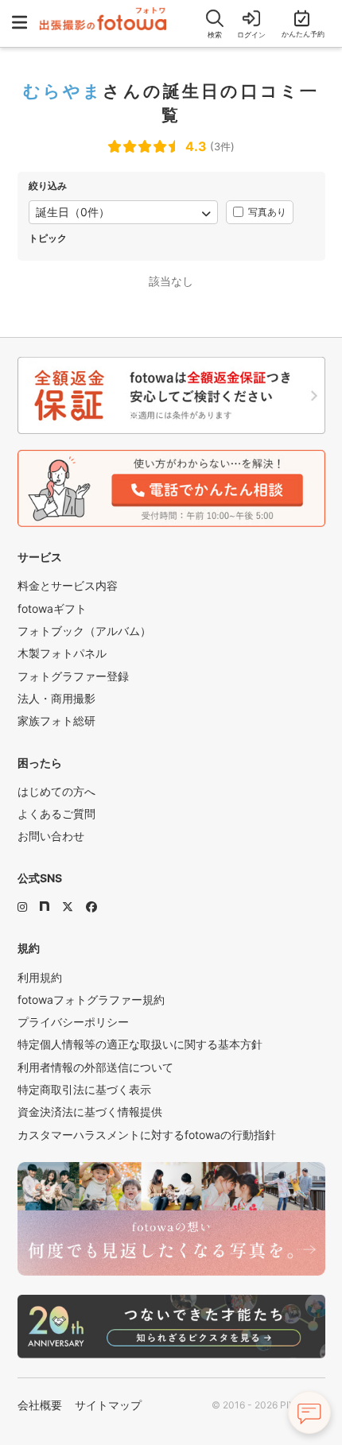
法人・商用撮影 (56, 698)
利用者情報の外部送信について (95, 1067)
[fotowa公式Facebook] (91, 906)
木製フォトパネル (62, 653)
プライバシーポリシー (73, 1022)
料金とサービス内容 (67, 585)
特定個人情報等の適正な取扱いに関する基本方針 (139, 1044)
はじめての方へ (56, 791)
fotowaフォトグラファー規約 (91, 999)
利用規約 (39, 977)
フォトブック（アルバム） (84, 630)
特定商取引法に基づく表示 (84, 1089)
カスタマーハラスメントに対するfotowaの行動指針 (146, 1134)
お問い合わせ (50, 836)
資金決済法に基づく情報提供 (89, 1111)
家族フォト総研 (56, 720)
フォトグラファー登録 (73, 676)
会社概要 (39, 1405)
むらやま (63, 91)
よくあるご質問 (56, 813)
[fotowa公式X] (67, 906)
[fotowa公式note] (44, 906)
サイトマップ (108, 1405)
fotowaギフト (52, 608)
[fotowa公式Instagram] (22, 906)
